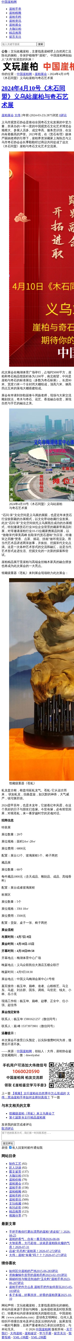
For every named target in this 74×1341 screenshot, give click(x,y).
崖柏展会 (15, 24)
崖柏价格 (15, 1179)
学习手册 (45, 1333)
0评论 (63, 115)
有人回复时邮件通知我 (27, 1147)
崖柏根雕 (15, 12)
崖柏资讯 (15, 20)
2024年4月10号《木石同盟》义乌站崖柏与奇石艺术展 (35, 96)
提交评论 (8, 1143)
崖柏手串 (15, 8)
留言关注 (15, 36)
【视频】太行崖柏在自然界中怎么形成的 (38, 1093)
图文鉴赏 (15, 1171)
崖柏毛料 (15, 16)
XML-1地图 (20, 1337)
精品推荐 (15, 32)
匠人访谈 (15, 1167)
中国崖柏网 (9, 1)
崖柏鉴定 (31, 1333)
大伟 (17, 115)
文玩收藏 (15, 1203)
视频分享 (15, 1215)
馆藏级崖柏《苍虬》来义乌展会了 (32, 1113)
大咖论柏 (15, 28)
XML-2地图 (38, 1337)
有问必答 (15, 1207)
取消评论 (8, 1128)
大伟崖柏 (16, 1333)
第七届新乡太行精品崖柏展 (27, 1117)
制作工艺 (15, 1163)
